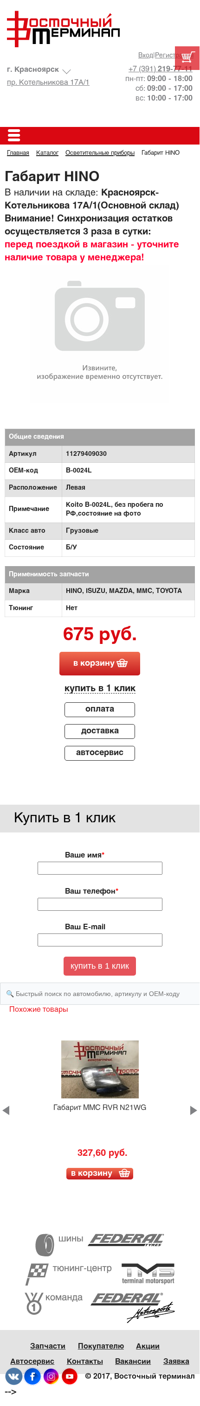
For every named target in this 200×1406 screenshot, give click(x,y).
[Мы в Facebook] (32, 1376)
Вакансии (133, 1361)
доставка (100, 731)
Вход (145, 56)
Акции (148, 1346)
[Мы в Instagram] (51, 1376)
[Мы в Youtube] (69, 1376)
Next (193, 1110)
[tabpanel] (100, 334)
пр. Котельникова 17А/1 (48, 82)
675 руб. (100, 635)
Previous (5, 1110)
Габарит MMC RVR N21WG (100, 1107)
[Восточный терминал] (100, 29)
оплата (99, 709)
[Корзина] (187, 58)
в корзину (94, 664)
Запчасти (47, 1346)
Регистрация (174, 56)
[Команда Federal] (100, 1308)
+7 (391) (161, 69)
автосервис (99, 753)
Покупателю (101, 1346)
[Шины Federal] (99, 1245)
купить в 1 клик (100, 688)
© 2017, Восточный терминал (140, 1376)
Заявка (176, 1361)
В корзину (91, 1174)
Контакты (85, 1361)
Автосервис (32, 1361)
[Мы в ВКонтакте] (14, 1376)
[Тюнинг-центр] (99, 1274)
